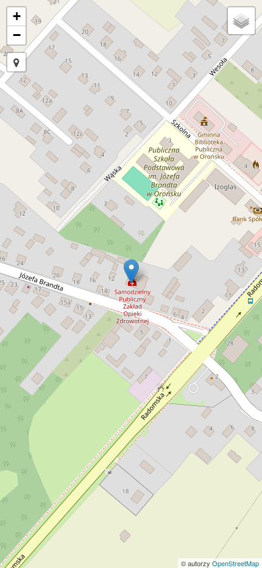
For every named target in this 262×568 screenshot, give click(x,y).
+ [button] (17, 16)
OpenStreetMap (235, 563)
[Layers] (241, 20)
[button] (16, 62)
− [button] (17, 35)
